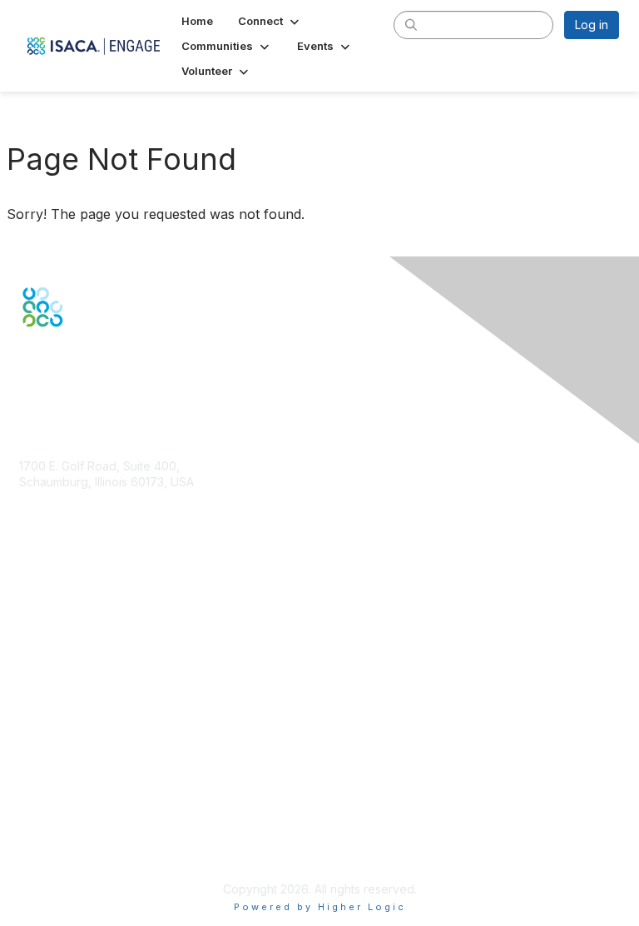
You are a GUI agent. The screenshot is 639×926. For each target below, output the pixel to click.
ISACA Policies (58, 816)
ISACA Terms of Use (74, 831)
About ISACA (53, 782)
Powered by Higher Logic (320, 907)
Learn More (50, 673)
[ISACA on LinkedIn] (62, 356)
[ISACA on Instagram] (98, 356)
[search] (411, 24)
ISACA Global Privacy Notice (96, 848)
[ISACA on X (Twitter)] (44, 356)
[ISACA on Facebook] (26, 356)
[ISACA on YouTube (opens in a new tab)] (80, 356)
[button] (270, 20)
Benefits (41, 657)
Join (30, 641)
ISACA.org (46, 498)
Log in (591, 24)
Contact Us (49, 531)
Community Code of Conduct (98, 799)
